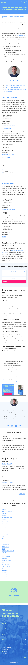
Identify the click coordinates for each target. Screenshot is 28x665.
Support (3, 533)
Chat (3, 536)
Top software (5, 628)
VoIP (3, 568)
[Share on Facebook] (16, 426)
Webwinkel (4, 572)
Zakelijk (3, 634)
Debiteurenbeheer (6, 521)
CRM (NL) (4, 519)
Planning (4, 552)
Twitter (5, 651)
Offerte (3, 548)
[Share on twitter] (8, 426)
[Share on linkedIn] (12, 426)
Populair (4, 623)
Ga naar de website (10, 125)
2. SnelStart (6, 129)
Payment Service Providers (8, 550)
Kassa (3, 542)
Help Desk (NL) (5, 534)
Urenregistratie (5, 564)
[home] (5, 2)
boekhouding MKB (21, 35)
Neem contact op (7, 647)
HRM (3, 538)
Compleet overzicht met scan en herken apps (14, 85)
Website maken (5, 574)
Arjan (14, 79)
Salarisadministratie (6, 560)
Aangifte (4, 509)
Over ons (4, 639)
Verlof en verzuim (6, 566)
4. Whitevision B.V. (9, 183)
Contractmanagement (7, 517)
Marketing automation (7, 525)
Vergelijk (5, 281)
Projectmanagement (6, 556)
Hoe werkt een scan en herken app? (12, 87)
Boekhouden (4, 513)
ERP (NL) (4, 527)
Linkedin (5, 653)
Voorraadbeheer (5, 570)
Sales (3, 562)
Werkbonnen (4, 576)
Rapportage (4, 558)
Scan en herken (5, 546)
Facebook (5, 649)
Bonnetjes (4, 515)
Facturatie (4, 529)
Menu (24, 2)
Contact (4, 644)
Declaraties (4, 523)
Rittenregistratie (5, 544)
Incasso (3, 540)
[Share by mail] (20, 426)
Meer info (4, 125)
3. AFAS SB (6, 158)
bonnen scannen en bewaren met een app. (11, 381)
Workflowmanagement (7, 511)
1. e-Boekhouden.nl (9, 97)
